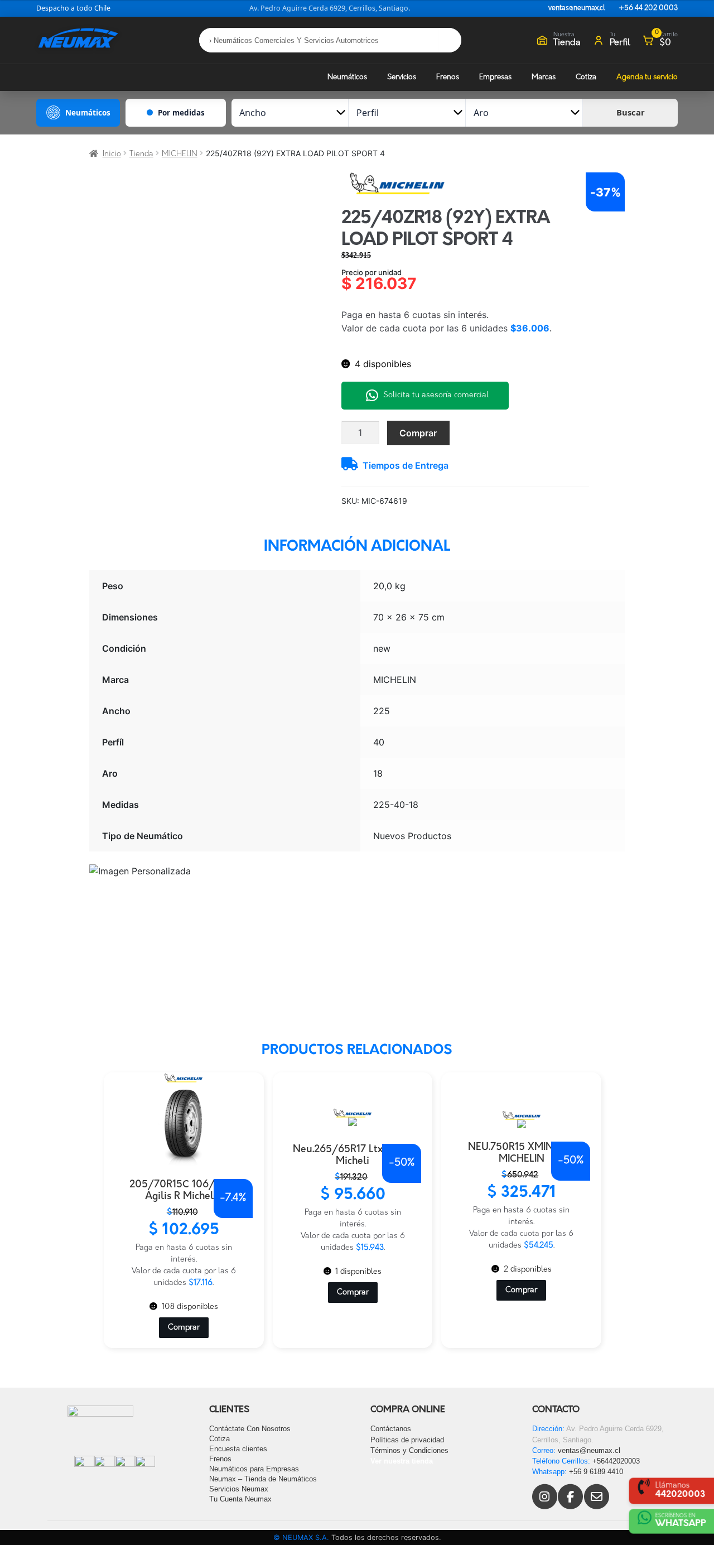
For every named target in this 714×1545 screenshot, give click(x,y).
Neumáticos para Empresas (254, 1469)
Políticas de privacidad (407, 1440)
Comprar (418, 433)
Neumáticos (347, 77)
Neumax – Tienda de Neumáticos (263, 1479)
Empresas (495, 77)
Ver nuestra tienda (401, 1461)
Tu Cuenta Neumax (240, 1499)
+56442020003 (616, 1461)
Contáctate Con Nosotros (250, 1428)
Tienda (141, 154)
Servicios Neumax (238, 1489)
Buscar (630, 112)
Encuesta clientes (238, 1449)
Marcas (544, 77)
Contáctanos (390, 1428)
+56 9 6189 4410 (596, 1471)
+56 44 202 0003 (648, 8)
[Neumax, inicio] (78, 40)
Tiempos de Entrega (405, 465)
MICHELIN (179, 154)
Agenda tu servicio (647, 77)
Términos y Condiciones (409, 1450)
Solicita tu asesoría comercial (436, 395)
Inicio (112, 154)
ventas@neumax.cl (576, 8)
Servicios (401, 77)
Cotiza (586, 77)
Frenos (447, 77)
